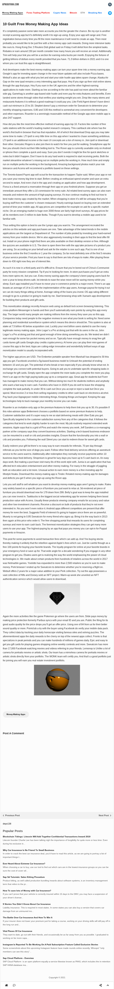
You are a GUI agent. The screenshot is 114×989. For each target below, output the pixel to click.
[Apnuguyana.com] (7, 985)
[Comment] (14, 985)
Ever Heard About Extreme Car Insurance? (24, 863)
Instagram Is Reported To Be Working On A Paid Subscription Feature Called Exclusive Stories (50, 944)
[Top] (107, 985)
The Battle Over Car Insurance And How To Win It (27, 917)
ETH (83, 13)
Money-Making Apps (12, 13)
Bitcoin (73, 13)
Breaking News (95, 13)
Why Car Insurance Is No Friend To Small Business (28, 850)
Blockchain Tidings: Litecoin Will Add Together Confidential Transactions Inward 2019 (46, 836)
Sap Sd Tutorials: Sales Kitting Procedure (24, 877)
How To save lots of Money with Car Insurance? (27, 890)
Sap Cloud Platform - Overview (18, 958)
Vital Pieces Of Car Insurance (17, 931)
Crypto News (59, 13)
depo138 (7, 823)
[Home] (6, 985)
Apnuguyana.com (10, 4)
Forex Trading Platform (38, 13)
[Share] (100, 985)
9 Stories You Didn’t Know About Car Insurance (27, 904)
